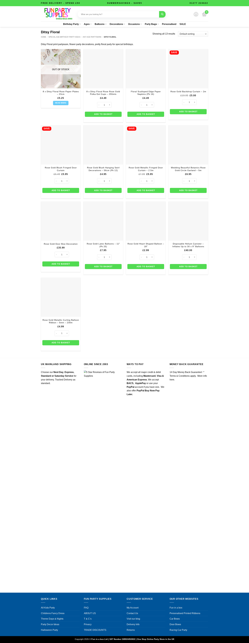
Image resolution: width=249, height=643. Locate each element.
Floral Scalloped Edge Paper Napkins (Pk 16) (146, 92)
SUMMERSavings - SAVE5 (124, 3)
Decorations (116, 24)
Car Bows (175, 619)
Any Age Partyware (92, 37)
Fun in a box (176, 607)
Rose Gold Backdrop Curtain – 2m (188, 91)
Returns (131, 630)
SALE (183, 24)
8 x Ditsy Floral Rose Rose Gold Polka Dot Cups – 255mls (103, 92)
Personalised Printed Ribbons (185, 613)
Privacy (88, 624)
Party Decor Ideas (50, 624)
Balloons (99, 24)
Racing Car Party (178, 630)
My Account (132, 607)
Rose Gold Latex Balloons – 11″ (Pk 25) (103, 245)
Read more (60, 103)
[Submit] (162, 14)
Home (43, 37)
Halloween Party (49, 630)
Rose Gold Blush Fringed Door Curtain (61, 169)
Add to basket (103, 114)
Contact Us (132, 613)
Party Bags (151, 24)
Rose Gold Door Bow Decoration (61, 244)
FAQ (86, 607)
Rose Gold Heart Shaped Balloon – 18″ (146, 245)
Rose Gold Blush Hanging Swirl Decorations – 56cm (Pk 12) (103, 169)
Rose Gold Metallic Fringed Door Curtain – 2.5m (146, 169)
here (172, 379)
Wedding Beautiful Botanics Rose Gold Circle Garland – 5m (188, 169)
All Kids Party (48, 607)
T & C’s (88, 619)
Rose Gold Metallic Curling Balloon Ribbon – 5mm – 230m (61, 321)
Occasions (134, 24)
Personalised (169, 24)
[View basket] (204, 14)
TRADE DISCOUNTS (95, 630)
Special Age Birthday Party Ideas (64, 37)
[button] (196, 14)
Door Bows (175, 624)
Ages (87, 24)
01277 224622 (199, 3)
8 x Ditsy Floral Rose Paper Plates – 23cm (61, 92)
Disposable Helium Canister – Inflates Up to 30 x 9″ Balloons (188, 245)
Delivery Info (133, 624)
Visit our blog (133, 619)
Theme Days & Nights (52, 619)
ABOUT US (90, 613)
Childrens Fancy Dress (52, 613)
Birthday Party (71, 24)
